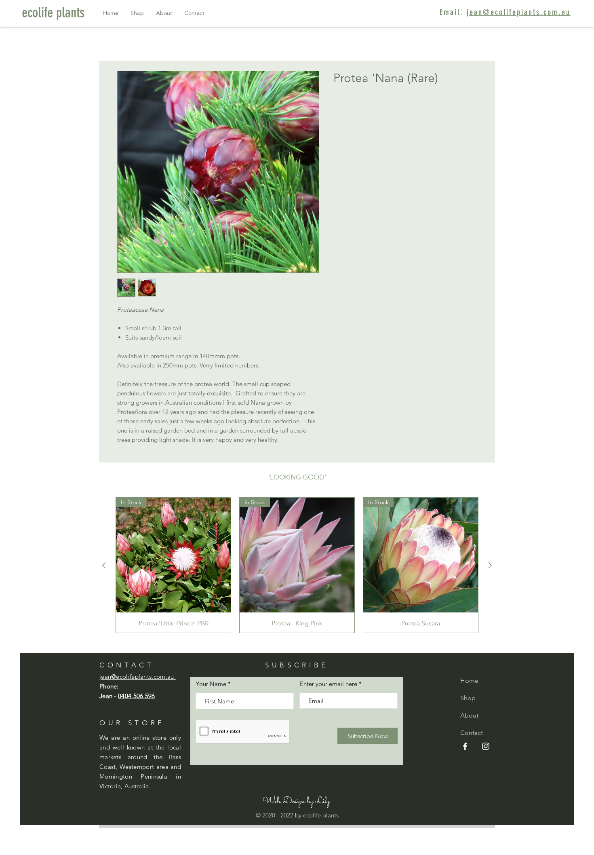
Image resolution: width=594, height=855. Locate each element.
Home (469, 680)
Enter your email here (328, 684)
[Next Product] (490, 565)
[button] (296, 802)
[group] (297, 565)
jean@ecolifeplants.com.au (519, 12)
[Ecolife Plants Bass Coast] (465, 746)
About (469, 715)
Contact (471, 733)
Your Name (211, 684)
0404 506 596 (136, 696)
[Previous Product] (104, 565)
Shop (468, 698)
